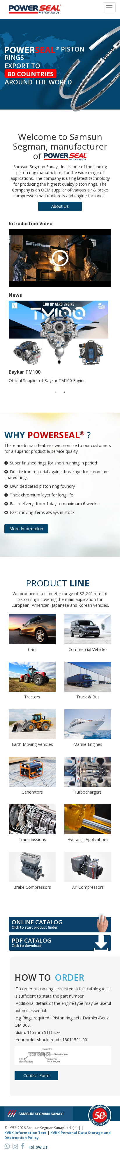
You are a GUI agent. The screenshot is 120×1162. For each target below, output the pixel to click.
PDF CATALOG (32, 942)
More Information (26, 528)
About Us (60, 206)
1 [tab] (56, 392)
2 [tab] (64, 392)
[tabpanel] (60, 343)
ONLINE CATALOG (37, 924)
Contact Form (36, 1075)
